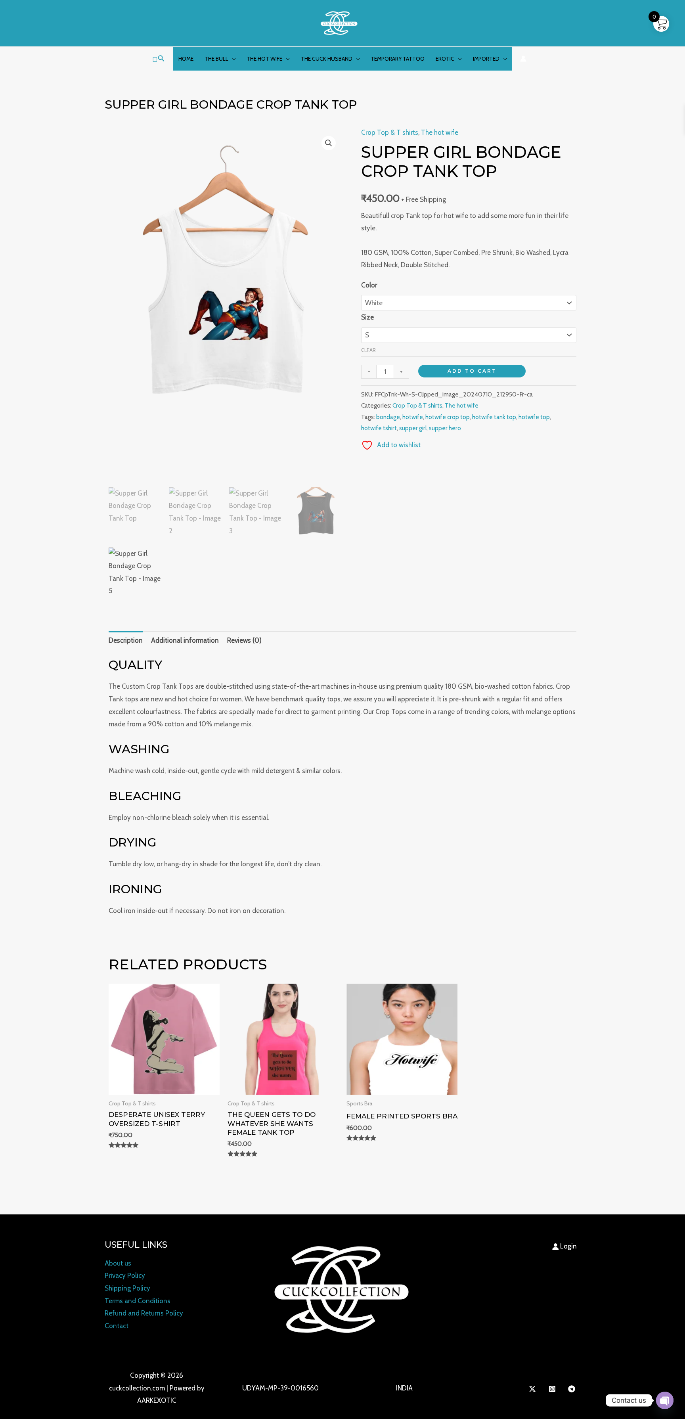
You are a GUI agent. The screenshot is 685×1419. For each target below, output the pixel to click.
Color (369, 285)
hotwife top (534, 417)
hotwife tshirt (379, 428)
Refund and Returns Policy (144, 1313)
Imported (486, 58)
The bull (216, 58)
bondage (388, 417)
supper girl (413, 428)
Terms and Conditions (137, 1301)
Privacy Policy (125, 1275)
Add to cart (472, 371)
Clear (368, 350)
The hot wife (264, 58)
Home (185, 58)
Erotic (445, 58)
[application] (231, 59)
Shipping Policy (127, 1288)
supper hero (445, 428)
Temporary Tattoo (398, 58)
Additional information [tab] (185, 640)
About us (118, 1263)
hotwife (412, 417)
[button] (158, 59)
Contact (116, 1326)
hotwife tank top (494, 417)
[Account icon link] (523, 59)
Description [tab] (126, 640)
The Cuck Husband (326, 58)
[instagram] (553, 1388)
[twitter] (533, 1388)
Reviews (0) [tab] (244, 640)
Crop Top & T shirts (389, 132)
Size (367, 317)
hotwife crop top (447, 417)
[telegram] (572, 1388)
